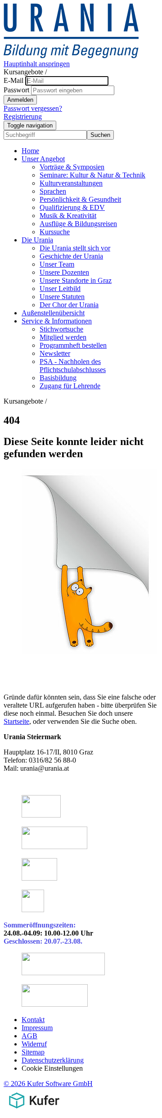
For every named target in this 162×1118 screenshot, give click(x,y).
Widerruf (34, 1044)
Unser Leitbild (60, 288)
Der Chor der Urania (69, 305)
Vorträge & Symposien (72, 167)
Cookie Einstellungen (52, 1068)
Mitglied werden (63, 337)
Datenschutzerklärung (53, 1060)
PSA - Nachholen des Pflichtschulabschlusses (73, 365)
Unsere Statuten (62, 296)
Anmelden (20, 99)
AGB (29, 1036)
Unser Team (57, 264)
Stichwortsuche (61, 329)
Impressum (37, 1028)
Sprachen (53, 191)
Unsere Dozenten (64, 272)
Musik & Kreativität (68, 215)
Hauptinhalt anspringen (37, 64)
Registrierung (23, 116)
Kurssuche (55, 232)
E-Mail (13, 80)
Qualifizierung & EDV (72, 207)
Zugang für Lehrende (70, 386)
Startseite (16, 721)
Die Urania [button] (37, 240)
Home (30, 151)
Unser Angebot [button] (43, 159)
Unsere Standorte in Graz (76, 280)
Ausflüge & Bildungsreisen (78, 223)
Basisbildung (58, 378)
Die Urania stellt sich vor (75, 248)
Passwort (16, 90)
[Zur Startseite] (71, 55)
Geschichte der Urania (71, 256)
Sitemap (33, 1052)
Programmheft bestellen (73, 345)
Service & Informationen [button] (57, 321)
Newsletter (55, 353)
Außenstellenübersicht (53, 313)
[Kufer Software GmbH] (34, 1110)
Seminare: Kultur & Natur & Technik (92, 175)
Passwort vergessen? (33, 108)
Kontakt (33, 1019)
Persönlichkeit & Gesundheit (80, 199)
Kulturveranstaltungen (71, 183)
